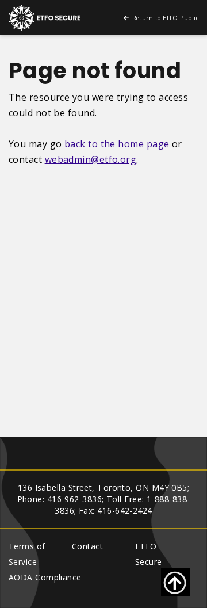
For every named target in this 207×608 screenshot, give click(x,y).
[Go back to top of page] (175, 582)
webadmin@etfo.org (91, 159)
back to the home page (118, 143)
